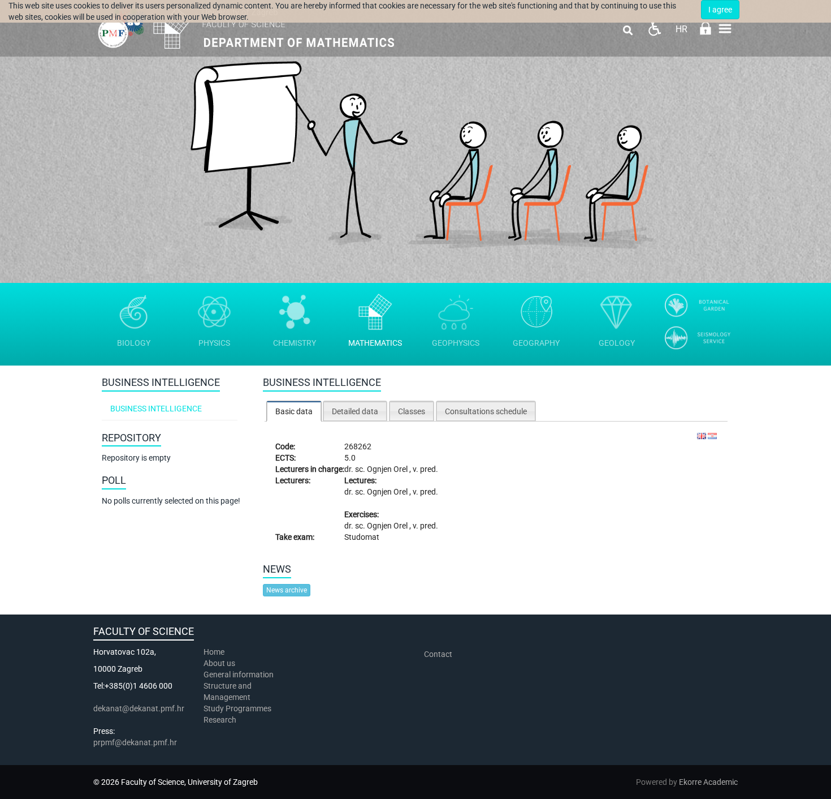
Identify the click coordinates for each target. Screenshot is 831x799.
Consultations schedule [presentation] (486, 411)
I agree (720, 9)
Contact (438, 654)
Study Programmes (237, 708)
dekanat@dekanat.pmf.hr (138, 708)
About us (220, 663)
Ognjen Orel (388, 469)
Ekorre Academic (708, 782)
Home (214, 651)
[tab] (294, 411)
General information (239, 674)
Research (221, 719)
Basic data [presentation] (294, 411)
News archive (286, 590)
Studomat (361, 537)
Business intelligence (156, 408)
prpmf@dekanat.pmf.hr (135, 742)
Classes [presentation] (411, 411)
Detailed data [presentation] (355, 411)
